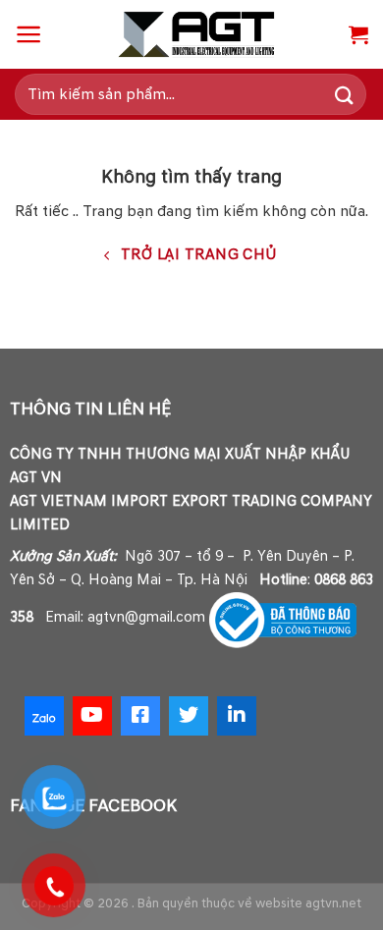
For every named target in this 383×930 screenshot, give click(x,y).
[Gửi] (344, 94)
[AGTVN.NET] (196, 34)
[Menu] (29, 34)
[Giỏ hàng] (358, 34)
